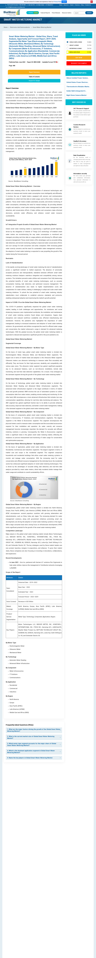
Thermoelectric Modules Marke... (78, 87)
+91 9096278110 (49, 5)
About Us (66, 5)
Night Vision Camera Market (76, 95)
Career (72, 5)
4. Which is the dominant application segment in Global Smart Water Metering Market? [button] (31, 751)
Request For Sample (34, 80)
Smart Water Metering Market (42, 27)
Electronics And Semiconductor (20, 27)
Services (77, 5)
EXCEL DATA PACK (74, 52)
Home (60, 5)
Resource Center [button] (66, 13)
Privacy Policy (57, 1)
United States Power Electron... (77, 82)
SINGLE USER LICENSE (75, 42)
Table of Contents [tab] (34, 76)
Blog (82, 5)
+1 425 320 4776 (31, 5)
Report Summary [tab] (34, 72)
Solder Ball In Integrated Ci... (76, 91)
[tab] (34, 730)
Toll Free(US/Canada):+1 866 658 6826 (16, 5)
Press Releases (56, 13)
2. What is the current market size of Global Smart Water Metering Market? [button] (30, 737)
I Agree (64, 1)
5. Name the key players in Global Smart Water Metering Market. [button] (30, 758)
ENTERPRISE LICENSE (75, 48)
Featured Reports (45, 13)
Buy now (79, 57)
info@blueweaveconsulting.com (16, 7)
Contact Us (88, 5)
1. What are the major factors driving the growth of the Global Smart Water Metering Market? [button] (33, 730)
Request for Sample (79, 63)
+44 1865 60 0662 (40, 5)
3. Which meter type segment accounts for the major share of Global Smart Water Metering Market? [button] (31, 744)
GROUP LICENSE (74, 45)
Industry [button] (33, 12)
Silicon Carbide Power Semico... (77, 78)
